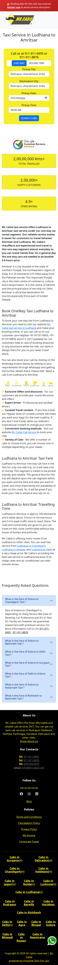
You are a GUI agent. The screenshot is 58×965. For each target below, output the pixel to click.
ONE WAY (19, 63)
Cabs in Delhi (7, 923)
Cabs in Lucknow (46, 882)
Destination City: (29, 81)
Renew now (13, 7)
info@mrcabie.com (33, 767)
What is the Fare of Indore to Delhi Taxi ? (25, 653)
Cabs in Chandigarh (13, 870)
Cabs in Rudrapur (9, 902)
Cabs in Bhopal (36, 923)
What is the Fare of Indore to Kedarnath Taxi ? (22, 686)
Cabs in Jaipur (9, 882)
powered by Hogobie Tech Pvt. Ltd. (29, 960)
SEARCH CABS (29, 118)
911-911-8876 (20, 632)
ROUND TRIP (36, 63)
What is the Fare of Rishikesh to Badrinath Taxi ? (23, 697)
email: (18, 767)
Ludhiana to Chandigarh (31, 546)
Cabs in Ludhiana (27, 892)
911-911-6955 (31, 756)
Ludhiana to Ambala (13, 549)
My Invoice (29, 835)
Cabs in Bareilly (29, 902)
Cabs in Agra (22, 923)
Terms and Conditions (29, 817)
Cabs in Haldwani (41, 870)
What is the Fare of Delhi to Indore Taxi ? (25, 675)
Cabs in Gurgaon (13, 858)
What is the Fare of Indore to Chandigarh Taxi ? (22, 600)
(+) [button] (20, 860)
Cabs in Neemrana (37, 935)
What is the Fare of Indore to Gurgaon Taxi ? (27, 664)
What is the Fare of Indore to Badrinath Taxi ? (22, 642)
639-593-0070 (31, 764)
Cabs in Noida (28, 882)
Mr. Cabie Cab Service (24, 432)
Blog (29, 801)
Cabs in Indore (51, 923)
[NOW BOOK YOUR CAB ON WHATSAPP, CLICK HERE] (52, 940)
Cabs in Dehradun (42, 858)
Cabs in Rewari (21, 937)
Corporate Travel (29, 841)
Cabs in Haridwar (48, 902)
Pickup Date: (29, 93)
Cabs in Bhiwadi (7, 935)
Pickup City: (29, 69)
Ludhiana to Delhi (42, 549)
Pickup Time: (29, 105)
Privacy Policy (29, 829)
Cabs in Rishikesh (29, 912)
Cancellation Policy (29, 823)
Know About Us (29, 741)
